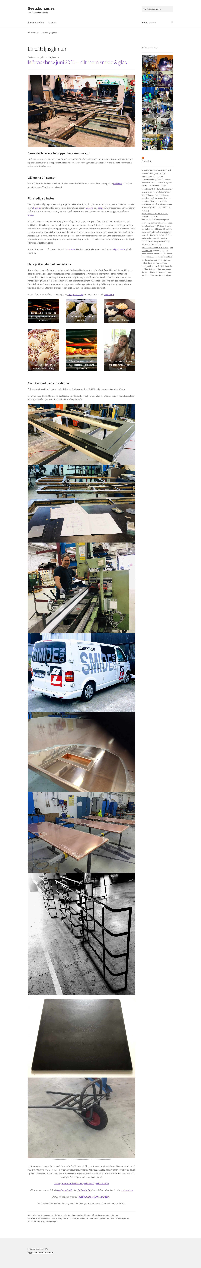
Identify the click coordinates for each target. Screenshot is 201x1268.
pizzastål (32, 1221)
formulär (71, 249)
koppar (101, 207)
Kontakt (52, 22)
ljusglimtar (105, 1218)
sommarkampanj (50, 1221)
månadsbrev (116, 1218)
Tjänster (114, 1215)
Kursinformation (36, 22)
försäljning (61, 1218)
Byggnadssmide (50, 1215)
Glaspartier (62, 1215)
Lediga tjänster (84, 1215)
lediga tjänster (119, 249)
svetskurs (117, 183)
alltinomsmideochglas (45, 1218)
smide (39, 1221)
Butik (39, 1215)
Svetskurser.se (41, 8)
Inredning (72, 1215)
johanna (55, 57)
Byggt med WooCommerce (40, 1252)
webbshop (109, 294)
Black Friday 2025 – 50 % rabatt (155, 213)
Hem (33, 32)
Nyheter (106, 1215)
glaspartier (71, 1218)
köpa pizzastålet (75, 294)
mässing (89, 207)
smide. (31, 215)
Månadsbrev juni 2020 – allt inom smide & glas (77, 62)
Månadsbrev (96, 1215)
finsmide (37, 207)
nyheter (125, 1218)
